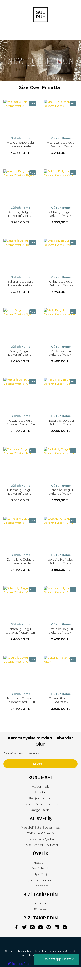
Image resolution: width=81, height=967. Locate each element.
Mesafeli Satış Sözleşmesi (40, 827)
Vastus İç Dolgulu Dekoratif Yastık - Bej (61, 632)
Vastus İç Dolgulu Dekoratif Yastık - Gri (20, 422)
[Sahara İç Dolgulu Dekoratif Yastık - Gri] (20, 603)
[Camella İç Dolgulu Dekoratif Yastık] (20, 533)
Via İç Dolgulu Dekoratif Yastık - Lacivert (61, 354)
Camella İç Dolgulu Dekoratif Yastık (20, 561)
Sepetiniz (40, 886)
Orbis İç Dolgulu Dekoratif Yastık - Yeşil (61, 285)
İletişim (40, 792)
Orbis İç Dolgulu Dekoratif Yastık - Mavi (61, 215)
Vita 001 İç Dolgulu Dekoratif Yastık (20, 144)
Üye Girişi (41, 874)
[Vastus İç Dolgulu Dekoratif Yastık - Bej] (61, 603)
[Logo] (41, 15)
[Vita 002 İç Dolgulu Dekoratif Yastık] (61, 117)
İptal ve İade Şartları (40, 839)
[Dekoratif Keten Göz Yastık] (61, 672)
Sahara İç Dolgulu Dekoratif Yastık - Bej (20, 285)
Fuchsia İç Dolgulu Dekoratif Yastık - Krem (61, 493)
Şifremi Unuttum (41, 880)
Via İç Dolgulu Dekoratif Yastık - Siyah (20, 354)
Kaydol (38, 763)
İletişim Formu (40, 798)
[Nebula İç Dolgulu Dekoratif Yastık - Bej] (61, 394)
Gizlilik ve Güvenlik (40, 833)
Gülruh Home (20, 138)
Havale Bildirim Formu (40, 804)
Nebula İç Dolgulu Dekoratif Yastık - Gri (20, 700)
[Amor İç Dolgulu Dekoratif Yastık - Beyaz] (20, 186)
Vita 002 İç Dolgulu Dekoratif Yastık (60, 144)
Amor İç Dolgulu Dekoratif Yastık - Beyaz (20, 215)
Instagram (41, 903)
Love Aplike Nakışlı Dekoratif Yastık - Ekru (60, 563)
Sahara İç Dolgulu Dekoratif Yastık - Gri (20, 630)
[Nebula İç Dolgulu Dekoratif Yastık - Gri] (20, 672)
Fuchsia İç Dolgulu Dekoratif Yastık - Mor (20, 493)
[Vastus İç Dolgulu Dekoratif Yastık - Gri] (20, 394)
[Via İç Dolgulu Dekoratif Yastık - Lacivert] (61, 325)
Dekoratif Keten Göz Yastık (60, 700)
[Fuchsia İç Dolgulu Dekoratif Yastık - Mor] (20, 464)
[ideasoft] (17, 964)
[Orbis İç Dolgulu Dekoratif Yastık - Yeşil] (61, 255)
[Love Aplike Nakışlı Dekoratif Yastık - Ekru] (61, 533)
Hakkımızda (41, 786)
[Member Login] (40, 33)
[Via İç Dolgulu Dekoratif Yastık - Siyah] (20, 325)
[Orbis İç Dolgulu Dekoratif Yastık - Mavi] (61, 186)
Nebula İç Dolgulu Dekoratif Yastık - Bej (61, 424)
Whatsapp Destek (59, 959)
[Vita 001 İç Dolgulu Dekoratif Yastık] (20, 117)
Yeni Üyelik (40, 868)
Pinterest (41, 909)
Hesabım (40, 862)
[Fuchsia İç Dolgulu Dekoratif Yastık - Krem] (61, 464)
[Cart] (72, 33)
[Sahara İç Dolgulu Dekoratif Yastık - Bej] (20, 255)
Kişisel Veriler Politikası (40, 845)
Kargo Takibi (40, 810)
